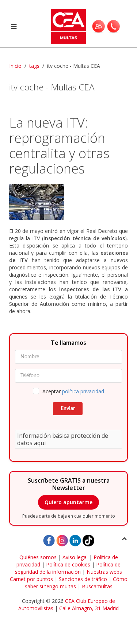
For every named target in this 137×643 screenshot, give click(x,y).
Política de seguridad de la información (68, 568)
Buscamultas (97, 586)
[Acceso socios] (98, 26)
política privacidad (83, 391)
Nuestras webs (104, 571)
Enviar (68, 408)
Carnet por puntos (31, 579)
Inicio (15, 65)
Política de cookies (68, 564)
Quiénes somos (38, 557)
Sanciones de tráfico (83, 579)
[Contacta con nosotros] (113, 26)
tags (34, 65)
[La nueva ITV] (68, 202)
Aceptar (73, 391)
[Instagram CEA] (62, 540)
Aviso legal (75, 557)
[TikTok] (88, 540)
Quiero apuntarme (68, 502)
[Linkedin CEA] (75, 540)
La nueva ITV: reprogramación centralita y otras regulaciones (59, 146)
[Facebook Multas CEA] (49, 540)
